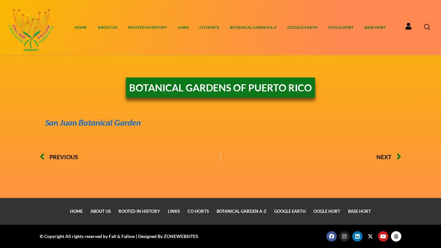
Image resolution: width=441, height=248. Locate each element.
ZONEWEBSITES (181, 236)
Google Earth (302, 27)
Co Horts (209, 27)
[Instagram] (344, 236)
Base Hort (375, 27)
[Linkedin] (357, 236)
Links (183, 27)
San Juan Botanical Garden (89, 122)
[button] (430, 27)
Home (81, 27)
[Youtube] (383, 236)
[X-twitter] (370, 236)
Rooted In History (147, 27)
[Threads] (396, 236)
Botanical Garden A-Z (253, 27)
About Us (107, 27)
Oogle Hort (341, 27)
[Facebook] (331, 236)
